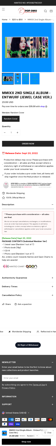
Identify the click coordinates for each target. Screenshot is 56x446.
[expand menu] (3, 9)
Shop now (26, 442)
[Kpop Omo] (27, 11)
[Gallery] (28, 54)
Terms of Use (39, 384)
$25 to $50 (17, 19)
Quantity (6, 126)
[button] (51, 11)
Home (4, 19)
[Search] (45, 11)
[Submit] (51, 378)
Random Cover (11, 118)
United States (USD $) (16, 413)
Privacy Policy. (8, 388)
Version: (22, 436)
